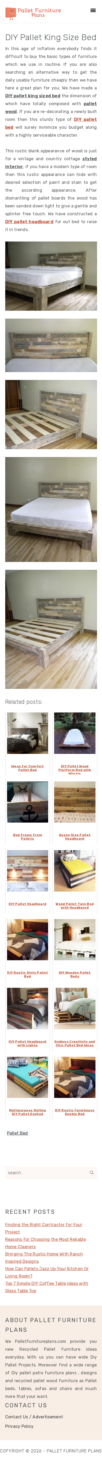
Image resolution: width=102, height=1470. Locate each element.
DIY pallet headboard (29, 221)
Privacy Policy (19, 1426)
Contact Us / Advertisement (34, 1416)
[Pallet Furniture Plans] (33, 17)
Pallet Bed (17, 1133)
